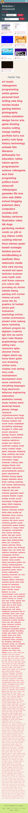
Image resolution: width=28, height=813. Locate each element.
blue (13, 637)
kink (4, 785)
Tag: (3, 18)
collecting (6, 523)
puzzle (20, 523)
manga (6, 131)
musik (18, 787)
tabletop (18, 696)
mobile (19, 739)
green (15, 691)
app (15, 547)
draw (3, 667)
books (15, 105)
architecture (16, 437)
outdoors (18, 637)
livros (12, 658)
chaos (7, 759)
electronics (14, 389)
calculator (4, 768)
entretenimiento (6, 787)
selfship (3, 748)
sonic (13, 365)
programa (18, 717)
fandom (6, 251)
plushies (5, 618)
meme (18, 550)
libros (13, 515)
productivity (13, 790)
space (19, 270)
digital (19, 476)
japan (4, 451)
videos (11, 236)
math (18, 277)
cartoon (10, 547)
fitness (12, 465)
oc (11, 232)
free (23, 550)
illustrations (21, 747)
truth (21, 744)
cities (21, 795)
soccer (5, 432)
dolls (4, 512)
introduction (7, 577)
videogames (23, 45)
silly (17, 283)
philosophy (8, 155)
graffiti (11, 727)
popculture (6, 569)
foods (4, 616)
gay (3, 418)
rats (18, 721)
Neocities (6, 805)
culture (10, 283)
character (4, 747)
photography (10, 112)
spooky (6, 781)
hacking (5, 420)
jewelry (14, 633)
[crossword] (21, 52)
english (5, 550)
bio (24, 562)
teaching (5, 574)
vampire (11, 751)
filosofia (11, 768)
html (10, 174)
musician (8, 793)
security (19, 598)
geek (12, 758)
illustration (8, 220)
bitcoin (23, 691)
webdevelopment (15, 564)
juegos (5, 479)
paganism (4, 775)
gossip (20, 781)
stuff (4, 280)
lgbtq (16, 348)
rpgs (9, 633)
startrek (3, 754)
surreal (9, 725)
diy (15, 300)
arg (4, 236)
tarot (4, 532)
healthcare (4, 707)
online (16, 594)
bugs (4, 487)
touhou (5, 572)
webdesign (18, 426)
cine (14, 596)
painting (6, 294)
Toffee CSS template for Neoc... (21, 44)
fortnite (5, 584)
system (15, 525)
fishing (16, 705)
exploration (19, 779)
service (20, 713)
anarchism (5, 654)
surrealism (4, 694)
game (5, 124)
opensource (13, 696)
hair (9, 719)
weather (19, 691)
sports (14, 162)
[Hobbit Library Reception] (7, 64)
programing (9, 178)
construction (5, 675)
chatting (18, 694)
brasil (10, 635)
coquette (12, 557)
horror (15, 120)
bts (3, 642)
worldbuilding (10, 255)
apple (5, 762)
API (19, 808)
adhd (8, 765)
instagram (19, 764)
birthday (5, 557)
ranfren (3, 798)
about (20, 479)
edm (18, 702)
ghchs (12, 582)
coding (16, 128)
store (16, 662)
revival (20, 767)
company (14, 753)
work (18, 518)
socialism (19, 693)
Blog (16, 808)
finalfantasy (11, 787)
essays (16, 527)
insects (22, 684)
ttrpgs (15, 459)
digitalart (6, 331)
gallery (12, 579)
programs (7, 751)
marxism (5, 778)
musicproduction (21, 741)
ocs (22, 135)
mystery (5, 560)
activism (18, 624)
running (15, 616)
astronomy (17, 468)
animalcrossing (6, 45)
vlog (3, 646)
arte (22, 120)
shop (4, 454)
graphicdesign (9, 341)
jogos (4, 540)
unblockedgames (10, 773)
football (19, 304)
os (18, 758)
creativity (17, 331)
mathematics (13, 572)
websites (13, 479)
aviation (22, 725)
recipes (12, 601)
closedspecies (15, 734)
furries (12, 498)
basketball (19, 423)
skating (7, 671)
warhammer (4, 788)
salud (3, 693)
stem (9, 776)
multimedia (5, 680)
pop (8, 665)
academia (4, 710)
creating (3, 738)
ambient (11, 721)
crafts (19, 236)
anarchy (21, 742)
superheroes (4, 745)
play (8, 750)
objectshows (16, 603)
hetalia (20, 734)
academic (10, 739)
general (3, 724)
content (21, 750)
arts (4, 283)
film (14, 147)
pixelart (6, 321)
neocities (15, 758)
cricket (3, 711)
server (19, 748)
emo (4, 266)
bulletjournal (11, 45)
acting (16, 658)
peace (6, 795)
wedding (16, 713)
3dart (16, 739)
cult (2, 787)
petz (15, 727)
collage (4, 633)
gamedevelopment (10, 506)
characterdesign (7, 594)
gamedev (7, 193)
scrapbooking (5, 722)
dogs (9, 224)
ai (20, 232)
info (3, 484)
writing (25, 33)
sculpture (15, 710)
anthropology (5, 719)
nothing (10, 482)
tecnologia (6, 501)
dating (7, 784)
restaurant (21, 705)
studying (5, 596)
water (23, 730)
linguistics (6, 527)
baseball (14, 676)
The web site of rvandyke (7, 44)
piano (4, 589)
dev (9, 648)
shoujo (21, 758)
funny (5, 358)
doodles (13, 754)
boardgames (6, 629)
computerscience (6, 682)
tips (9, 791)
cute (13, 139)
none (14, 635)
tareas (23, 798)
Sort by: (4, 14)
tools (7, 646)
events (21, 520)
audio (4, 605)
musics (18, 759)
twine (15, 664)
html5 (10, 504)
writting (14, 707)
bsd (20, 702)
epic (11, 693)
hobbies (13, 420)
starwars (4, 665)
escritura (17, 750)
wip (8, 487)
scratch (18, 660)
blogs (21, 415)
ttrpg (4, 389)
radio (20, 462)
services (9, 676)
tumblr (22, 680)
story (4, 372)
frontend (8, 788)
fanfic (15, 537)
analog (3, 701)
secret (11, 796)
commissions (18, 317)
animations (15, 542)
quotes (8, 736)
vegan (3, 781)
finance (5, 509)
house (12, 776)
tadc (21, 787)
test (14, 270)
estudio (11, 747)
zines (19, 378)
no (15, 598)
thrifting (9, 708)
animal (9, 758)
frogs (24, 724)
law (7, 607)
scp (5, 773)
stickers (18, 654)
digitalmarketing (5, 721)
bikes (9, 756)
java (15, 697)
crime (12, 771)
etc (15, 287)
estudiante (20, 724)
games (14, 93)
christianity (6, 613)
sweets (21, 759)
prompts (3, 796)
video (19, 220)
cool (4, 361)
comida (6, 317)
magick (18, 785)
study (5, 402)
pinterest (5, 626)
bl (11, 603)
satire (18, 767)
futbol (21, 527)
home (18, 613)
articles (9, 753)
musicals (5, 582)
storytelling (7, 426)
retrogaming (19, 673)
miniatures (19, 793)
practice (14, 751)
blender (10, 589)
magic (18, 448)
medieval (12, 713)
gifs (8, 603)
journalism (11, 562)
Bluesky (21, 805)
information (7, 459)
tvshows (5, 493)
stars (3, 607)
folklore (17, 742)
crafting (14, 462)
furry (16, 135)
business (17, 273)
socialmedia (6, 639)
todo (3, 767)
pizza (17, 582)
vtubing (19, 775)
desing (13, 778)
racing (3, 713)
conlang (7, 748)
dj (19, 669)
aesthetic (7, 259)
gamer (22, 682)
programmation (5, 756)
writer (10, 738)
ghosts (13, 738)
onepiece (8, 741)
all (20, 512)
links (22, 582)
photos (5, 409)
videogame (18, 170)
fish (11, 520)
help (16, 675)
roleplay (6, 368)
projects (5, 495)
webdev (10, 660)
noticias (16, 762)
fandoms (6, 440)
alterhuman (4, 733)
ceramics (19, 730)
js (7, 707)
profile (15, 512)
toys (10, 537)
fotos (3, 776)
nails (10, 724)
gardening (8, 228)
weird (20, 402)
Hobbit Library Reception (6, 69)
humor (16, 577)
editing (5, 344)
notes (13, 742)
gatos (4, 473)
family (4, 562)
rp (10, 592)
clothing (11, 454)
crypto (20, 495)
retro (5, 197)
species (19, 756)
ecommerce (11, 654)
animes (5, 498)
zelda (14, 776)
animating (18, 770)
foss (13, 739)
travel (15, 182)
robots (19, 569)
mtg (6, 750)
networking (13, 728)
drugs (16, 733)
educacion (13, 432)
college (4, 669)
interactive (16, 567)
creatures (3, 782)
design (6, 120)
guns (22, 748)
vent (10, 650)
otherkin (20, 707)
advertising (11, 779)
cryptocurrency (13, 770)
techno (14, 693)
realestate (22, 665)
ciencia (11, 788)
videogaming (5, 717)
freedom (23, 704)
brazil (3, 716)
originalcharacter (16, 765)
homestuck (8, 311)
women (13, 722)
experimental (13, 473)
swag (22, 613)
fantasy (6, 216)
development (9, 378)
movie (4, 448)
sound (12, 697)
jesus (12, 662)
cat (12, 297)
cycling (23, 736)
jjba (7, 738)
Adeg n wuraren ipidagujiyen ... (7, 32)
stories (21, 287)
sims (15, 768)
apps (9, 540)
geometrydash (22, 785)
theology (18, 725)
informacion (14, 759)
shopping (21, 451)
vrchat (20, 771)
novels (16, 589)
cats (13, 101)
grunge (12, 644)
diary (17, 205)
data (8, 605)
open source (11, 805)
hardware (22, 688)
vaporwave (7, 468)
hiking (18, 545)
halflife (9, 795)
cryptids (21, 738)
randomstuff (19, 773)
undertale (6, 445)
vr (11, 527)
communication (5, 761)
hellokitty (21, 644)
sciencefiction (19, 722)
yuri (8, 542)
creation (20, 716)
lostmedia (4, 759)
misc (22, 660)
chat (18, 465)
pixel (17, 607)
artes (3, 678)
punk (17, 297)
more (16, 775)
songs (4, 624)
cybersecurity (19, 484)
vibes (9, 761)
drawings (21, 547)
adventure (15, 584)
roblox (19, 158)
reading (15, 131)
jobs (2, 793)
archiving (21, 796)
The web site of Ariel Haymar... (21, 32)
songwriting (10, 767)
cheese (19, 784)
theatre (13, 495)
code (10, 372)
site (12, 490)
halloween (20, 710)
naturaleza (12, 791)
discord (16, 443)
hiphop (18, 609)
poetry (6, 139)
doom (17, 680)
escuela (20, 676)
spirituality (19, 418)
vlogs (15, 747)
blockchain (8, 754)
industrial (21, 768)
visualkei (15, 779)
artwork (3, 704)
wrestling (21, 620)
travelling (19, 639)
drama (8, 696)
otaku (7, 724)
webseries (21, 719)
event (17, 686)
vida (24, 707)
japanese (14, 493)
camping (17, 754)
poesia (8, 728)
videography (11, 673)
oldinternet (4, 765)
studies (9, 790)
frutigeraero (17, 501)
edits (6, 796)
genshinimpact (11, 733)
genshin (13, 523)
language (12, 451)
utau (8, 622)
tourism (7, 713)
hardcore (13, 708)
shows (5, 307)
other (9, 512)
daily (23, 756)
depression (18, 728)
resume (9, 532)
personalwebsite (9, 470)
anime (5, 93)
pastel (18, 667)
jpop (9, 658)
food (16, 97)
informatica (7, 457)
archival (18, 796)
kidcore (20, 714)
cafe (9, 662)
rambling (23, 781)
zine (23, 574)
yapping (13, 717)
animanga (21, 701)
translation (19, 678)
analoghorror (8, 734)
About (3, 808)
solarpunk (8, 764)
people (3, 696)
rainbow (22, 784)
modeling (8, 701)
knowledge (4, 714)
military (14, 767)
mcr (17, 669)
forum (11, 691)
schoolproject (16, 731)
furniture (12, 736)
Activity (5, 12)
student (4, 648)
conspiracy (10, 714)
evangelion (13, 775)
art (3, 81)
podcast (12, 631)
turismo (15, 721)
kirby (11, 710)
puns (4, 71)
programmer (12, 678)
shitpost (16, 756)
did (5, 728)
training (5, 767)
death (19, 635)
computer (6, 437)
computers (8, 209)
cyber (7, 678)
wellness (14, 725)
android (23, 658)
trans (12, 344)
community (15, 382)
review (3, 751)
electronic (4, 656)
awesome (9, 652)
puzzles (17, 560)
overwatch (20, 776)
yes (12, 694)
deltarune (7, 392)
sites (3, 728)
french (13, 745)
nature (6, 162)
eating (20, 711)
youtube (7, 212)
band (21, 493)
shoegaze (19, 751)
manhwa (5, 650)
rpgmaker (12, 744)
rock (13, 368)
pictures (22, 629)
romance (5, 520)
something (10, 784)
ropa (22, 696)
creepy (20, 675)
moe (16, 764)
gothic (4, 535)
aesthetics (7, 399)
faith (7, 791)
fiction (11, 280)
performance (12, 750)
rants (3, 727)
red (18, 788)
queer (21, 243)
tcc (2, 702)
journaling (7, 287)
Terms (11, 810)
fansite (19, 605)
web (11, 197)
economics (13, 701)
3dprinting (12, 689)
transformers (20, 652)
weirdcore (15, 440)
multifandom (15, 782)
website (6, 290)
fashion (16, 108)
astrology (16, 532)
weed (17, 689)
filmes (13, 639)
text (17, 716)
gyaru (4, 547)
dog (22, 567)
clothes (6, 365)
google (15, 773)
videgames (21, 791)
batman (3, 750)
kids (11, 748)
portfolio (7, 135)
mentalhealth (17, 530)
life (15, 193)
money (9, 484)
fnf (9, 584)
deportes (22, 594)
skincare (4, 689)
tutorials (3, 744)
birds (4, 482)
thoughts (6, 429)
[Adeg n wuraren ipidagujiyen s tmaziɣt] (7, 27)
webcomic (8, 263)
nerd (10, 688)
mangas (9, 702)
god (9, 656)
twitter (7, 779)
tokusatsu (14, 796)
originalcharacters (10, 415)
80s (3, 662)
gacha (23, 728)
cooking (7, 239)
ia (11, 761)
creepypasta (6, 555)
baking (14, 290)
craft (13, 609)
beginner (23, 790)
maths (15, 652)
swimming (7, 693)
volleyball (5, 631)
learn (8, 710)
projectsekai (14, 798)
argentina (22, 793)
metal (21, 341)
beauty (16, 406)
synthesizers (7, 770)
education (8, 158)
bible (24, 710)
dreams (22, 525)
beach (17, 776)
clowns (23, 662)
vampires (5, 518)
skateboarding (17, 540)
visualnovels (7, 525)
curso (23, 727)
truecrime (19, 697)
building (21, 731)
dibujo (6, 758)
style (7, 601)
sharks (12, 656)
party (23, 771)
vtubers (10, 667)
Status (23, 808)
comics (17, 45)
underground (21, 761)
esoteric (8, 744)
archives (17, 744)
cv (11, 731)
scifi (13, 294)
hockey (9, 705)
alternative (17, 457)
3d (13, 304)
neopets (15, 787)
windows (15, 555)
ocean (14, 592)
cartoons (17, 216)
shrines (15, 741)
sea (20, 798)
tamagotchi (4, 784)
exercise (19, 778)
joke (23, 782)
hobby (18, 587)
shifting (6, 790)
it (11, 429)
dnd (9, 334)
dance (5, 324)
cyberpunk (6, 412)
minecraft (7, 185)
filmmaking (20, 631)
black (24, 776)
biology (5, 434)
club (15, 793)
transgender (6, 530)
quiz (23, 58)
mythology (19, 579)
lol (24, 611)
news (5, 277)
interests (13, 509)
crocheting (4, 731)
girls (19, 662)
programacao (8, 716)
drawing (14, 124)
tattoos (8, 694)
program (16, 328)
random (20, 228)
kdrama (20, 699)
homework (18, 727)
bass (16, 778)
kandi (7, 691)
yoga (3, 671)
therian (17, 688)
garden (8, 731)
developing (3, 791)
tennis (16, 719)
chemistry (4, 658)
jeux (16, 784)
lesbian (19, 646)
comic (5, 232)
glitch (16, 736)
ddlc (23, 795)
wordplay (9, 71)
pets (21, 429)
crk (11, 753)
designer (21, 788)
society (23, 739)
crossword (5, 33)
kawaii (6, 247)
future (17, 771)
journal (16, 251)
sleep (4, 504)
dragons (5, 579)
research (6, 490)
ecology (4, 676)
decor (21, 754)
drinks (14, 795)
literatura (13, 646)
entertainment (9, 375)
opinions (3, 795)
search (17, 711)
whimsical (6, 776)
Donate (9, 808)
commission (22, 765)
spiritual (7, 785)
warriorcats (5, 688)
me (23, 328)
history (6, 143)
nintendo (6, 462)
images (13, 669)
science (6, 170)
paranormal (15, 611)
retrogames (14, 724)
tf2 (18, 626)
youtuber (12, 764)
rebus (6, 71)
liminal (3, 734)
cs (13, 762)
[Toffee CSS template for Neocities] (21, 39)
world (17, 701)
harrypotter (13, 730)
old (11, 665)
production (12, 626)
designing (8, 642)
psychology (8, 314)
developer (14, 552)
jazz (12, 664)
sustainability (4, 725)
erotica (3, 741)
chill (17, 707)
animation (18, 116)
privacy (9, 616)
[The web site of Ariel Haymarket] (21, 27)
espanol (22, 779)
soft (6, 742)
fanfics (3, 742)
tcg (24, 791)
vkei (3, 601)
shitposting (7, 727)
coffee (15, 429)
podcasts (14, 702)
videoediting (11, 684)
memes (13, 243)
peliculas (11, 545)
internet (17, 239)
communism (6, 620)
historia (22, 656)
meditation (4, 764)
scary (23, 714)
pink (15, 212)
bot (10, 754)
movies (6, 105)
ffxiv (12, 622)
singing (5, 465)
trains (14, 667)
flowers (13, 434)
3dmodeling (17, 642)
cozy (18, 650)
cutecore (19, 280)
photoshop (7, 798)
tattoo (19, 733)
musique (8, 768)
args (5, 660)
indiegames (6, 611)
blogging (16, 201)
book (22, 454)
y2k (16, 232)
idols (3, 773)
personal (7, 97)
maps (16, 699)
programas (4, 705)
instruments (4, 779)
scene (5, 382)
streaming (12, 361)
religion (6, 355)
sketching (9, 699)
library (10, 722)
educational (15, 648)
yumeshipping (4, 771)
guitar (19, 358)
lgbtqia (4, 691)
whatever (23, 669)
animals (6, 147)
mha (22, 775)
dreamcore (6, 587)
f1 (19, 658)
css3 (2, 785)
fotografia (19, 618)
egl (14, 711)
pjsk (23, 601)
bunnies (12, 607)
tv (20, 255)
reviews (13, 402)
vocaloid (6, 270)
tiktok (15, 694)
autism (21, 509)
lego (8, 686)
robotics (20, 633)
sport (5, 338)
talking (19, 736)
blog (19, 101)
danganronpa (6, 609)
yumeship (12, 675)
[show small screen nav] (26, 1)
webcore (10, 418)
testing (13, 476)
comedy (18, 399)
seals (8, 747)
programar (12, 686)
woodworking (18, 795)
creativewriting (15, 761)
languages (19, 385)
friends (15, 351)
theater (17, 656)
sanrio (19, 334)
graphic (4, 635)
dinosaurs (5, 644)
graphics (6, 304)
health (11, 277)
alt (11, 605)
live (22, 745)
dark (14, 605)
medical (23, 694)
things (4, 652)
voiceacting (4, 739)
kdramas (9, 730)
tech (4, 174)
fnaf (19, 420)
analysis (11, 711)
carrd (13, 587)
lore (11, 443)
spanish (18, 601)
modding (20, 557)
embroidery (9, 778)
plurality (12, 671)
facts (2, 778)
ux (17, 747)
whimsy (5, 564)
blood (18, 768)
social (4, 423)
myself (4, 598)
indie (11, 338)
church (10, 765)
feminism (18, 622)
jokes (8, 796)
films (17, 259)
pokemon (7, 205)
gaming (6, 108)
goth (12, 307)
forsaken (23, 753)
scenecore (10, 624)
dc (8, 689)
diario (16, 790)
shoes (17, 708)
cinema (6, 297)
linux (5, 243)
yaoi (16, 490)
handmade (19, 753)
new (14, 771)
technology (18, 143)
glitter (3, 758)
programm (20, 782)
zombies (19, 790)
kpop (20, 139)
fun (18, 155)
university (4, 736)
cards (11, 741)
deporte (8, 664)
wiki (9, 535)
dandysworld (4, 753)
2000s (18, 197)
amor (10, 596)
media (18, 263)
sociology (4, 699)
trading (4, 686)
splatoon (21, 552)
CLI (12, 808)
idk (4, 224)
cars (10, 266)
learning (18, 266)
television (6, 515)
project (5, 443)
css (13, 334)
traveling (10, 598)
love (20, 193)
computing (15, 665)
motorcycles (15, 788)
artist (13, 321)
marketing (14, 324)
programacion (10, 166)
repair (14, 784)
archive (19, 314)
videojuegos (9, 189)
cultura (8, 697)
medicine (5, 552)
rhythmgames (9, 762)
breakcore (12, 618)
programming (10, 89)
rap (14, 550)
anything (19, 482)
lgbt (4, 334)
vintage (14, 409)
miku (13, 688)
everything (7, 385)
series (5, 300)
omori (14, 650)
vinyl (3, 762)
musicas (9, 742)
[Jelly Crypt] (7, 52)
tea (3, 660)
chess (11, 560)
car (16, 644)
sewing (20, 368)
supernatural (12, 680)
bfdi (21, 611)
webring (5, 793)
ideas (13, 699)
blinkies (5, 476)
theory (9, 745)
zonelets (14, 620)
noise (21, 616)
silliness (3, 790)
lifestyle (18, 338)
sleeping (17, 504)
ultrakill (12, 756)
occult (18, 498)
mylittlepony (17, 745)
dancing (5, 537)
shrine (13, 613)
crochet (21, 294)
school (6, 201)
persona (14, 682)
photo (15, 520)
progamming (6, 637)
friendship (15, 714)
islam (22, 778)
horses (8, 669)
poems (12, 518)
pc (21, 58)
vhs (20, 704)
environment (21, 664)
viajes (9, 771)
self (11, 795)
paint (10, 798)
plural (7, 711)
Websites (7, 6)
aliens (4, 542)
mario (3, 664)
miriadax (11, 782)
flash (18, 682)
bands (17, 704)
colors (10, 707)
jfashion (5, 592)
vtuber (11, 423)
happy (13, 793)
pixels (13, 569)
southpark (22, 689)
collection (17, 671)
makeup (21, 321)
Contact (16, 810)
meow (4, 603)
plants (14, 355)
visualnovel (8, 704)
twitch (4, 622)
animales (4, 684)
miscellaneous (17, 791)
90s (11, 300)
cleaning (21, 708)
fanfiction (7, 273)
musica (6, 128)
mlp (17, 454)
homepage (4, 708)
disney (20, 762)
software (6, 328)
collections (7, 782)
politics (22, 33)
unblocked (5, 673)
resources (13, 574)
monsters (4, 697)
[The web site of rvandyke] (7, 39)
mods (22, 733)
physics (20, 470)
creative (11, 448)
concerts (17, 738)
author (5, 702)
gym (13, 535)
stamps (5, 545)
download (18, 798)
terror (9, 717)
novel (14, 660)
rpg (20, 355)
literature (7, 151)
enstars (12, 719)
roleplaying (21, 596)
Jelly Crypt (3, 57)
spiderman (15, 748)
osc (19, 574)
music (9, 81)
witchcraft (15, 487)
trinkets (17, 684)
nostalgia (16, 247)
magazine (4, 730)
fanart (12, 358)
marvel (18, 535)
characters (7, 348)
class (3, 770)
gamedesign (6, 567)
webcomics (8, 395)
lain (19, 537)
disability (8, 775)
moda (21, 445)
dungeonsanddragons (13, 785)
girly (6, 667)
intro (10, 550)
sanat (24, 754)
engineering (19, 392)
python (19, 562)
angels (13, 704)
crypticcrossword (10, 58)
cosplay (14, 445)
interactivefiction (15, 781)
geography (15, 629)
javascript (7, 406)
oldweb (20, 434)
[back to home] (2, 2)
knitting (20, 515)
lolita (6, 662)
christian (14, 716)
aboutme (6, 351)
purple (13, 705)
